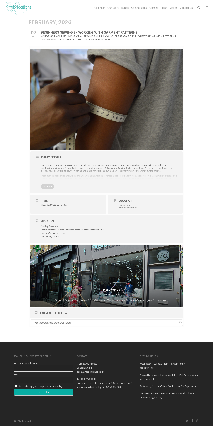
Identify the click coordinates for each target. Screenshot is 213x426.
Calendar (45, 313)
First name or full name (26, 363)
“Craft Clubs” (152, 181)
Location (125, 200)
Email (16, 374)
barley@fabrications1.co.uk (90, 371)
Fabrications (124, 204)
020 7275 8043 (88, 378)
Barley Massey (49, 226)
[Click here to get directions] (180, 323)
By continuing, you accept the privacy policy (40, 386)
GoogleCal (61, 313)
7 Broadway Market (128, 207)
